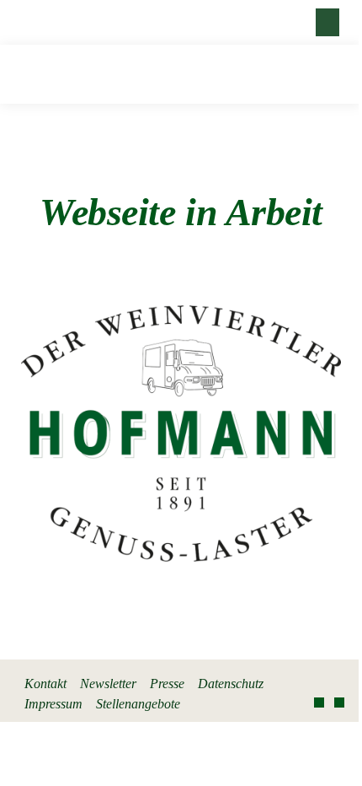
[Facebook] (319, 702)
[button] (327, 22)
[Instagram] (339, 702)
